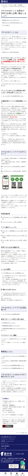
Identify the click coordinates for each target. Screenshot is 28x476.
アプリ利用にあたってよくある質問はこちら (13, 273)
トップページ (4, 4)
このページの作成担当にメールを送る (14, 414)
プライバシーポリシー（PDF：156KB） (12, 222)
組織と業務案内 (5, 446)
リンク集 (4, 448)
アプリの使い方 (6, 25)
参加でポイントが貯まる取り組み (10, 52)
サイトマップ (5, 443)
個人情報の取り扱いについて (9, 437)
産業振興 (20, 4)
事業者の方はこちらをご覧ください (11, 20)
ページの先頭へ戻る (22, 432)
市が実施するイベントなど (8, 322)
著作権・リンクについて (8, 441)
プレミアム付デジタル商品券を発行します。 (13, 96)
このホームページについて (8, 439)
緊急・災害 (22, 475)
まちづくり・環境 (12, 4)
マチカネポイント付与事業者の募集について (13, 368)
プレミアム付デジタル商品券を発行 (11, 314)
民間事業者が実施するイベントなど (11, 325)
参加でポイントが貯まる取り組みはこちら (12, 22)
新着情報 (17, 475)
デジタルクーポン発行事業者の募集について (13, 365)
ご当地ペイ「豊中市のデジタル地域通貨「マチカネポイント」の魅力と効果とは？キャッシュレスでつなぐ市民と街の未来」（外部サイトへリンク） (13, 390)
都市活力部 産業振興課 (8, 405)
